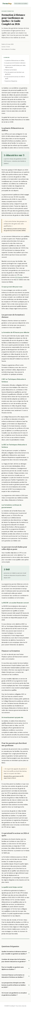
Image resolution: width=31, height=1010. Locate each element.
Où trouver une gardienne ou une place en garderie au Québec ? (14, 994)
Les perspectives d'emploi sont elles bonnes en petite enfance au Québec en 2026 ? (14, 985)
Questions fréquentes (11, 81)
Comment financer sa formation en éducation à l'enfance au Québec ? (13, 976)
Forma (7, 3)
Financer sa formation (11, 70)
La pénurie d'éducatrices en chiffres (14, 60)
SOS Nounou (19, 277)
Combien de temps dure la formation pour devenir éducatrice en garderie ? (14, 960)
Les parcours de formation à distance (15, 63)
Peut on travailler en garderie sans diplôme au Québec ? (13, 968)
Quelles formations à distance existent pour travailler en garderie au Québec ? (14, 953)
